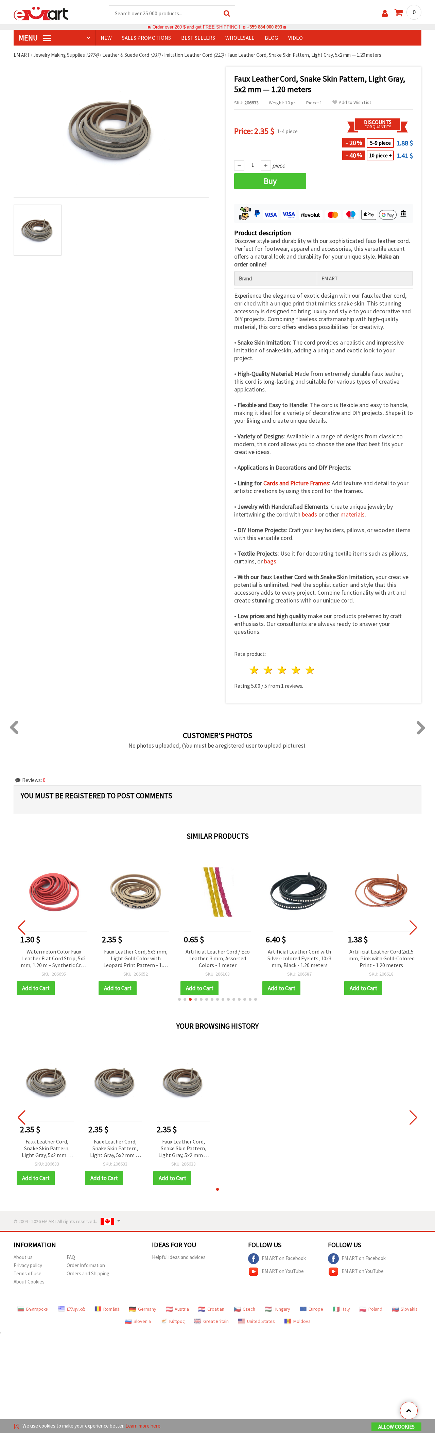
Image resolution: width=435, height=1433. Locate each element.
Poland (375, 1309)
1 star (255, 670)
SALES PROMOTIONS (146, 37)
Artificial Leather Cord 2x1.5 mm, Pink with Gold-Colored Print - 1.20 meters (381, 958)
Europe (316, 1309)
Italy (346, 1309)
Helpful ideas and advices (179, 1257)
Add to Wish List (355, 102)
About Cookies (29, 1281)
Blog (271, 37)
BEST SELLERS (198, 37)
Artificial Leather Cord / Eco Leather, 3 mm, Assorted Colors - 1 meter (218, 958)
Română (111, 1309)
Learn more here (142, 1425)
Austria (182, 1309)
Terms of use (27, 1273)
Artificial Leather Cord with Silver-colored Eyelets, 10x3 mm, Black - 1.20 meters (299, 958)
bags (270, 561)
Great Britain (216, 1321)
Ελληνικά (76, 1309)
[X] (16, 1425)
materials (353, 514)
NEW (106, 37)
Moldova (302, 1321)
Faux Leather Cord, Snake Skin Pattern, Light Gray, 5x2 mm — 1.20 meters (47, 1148)
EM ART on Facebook (284, 1258)
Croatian (215, 1309)
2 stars (269, 670)
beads (309, 514)
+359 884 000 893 (264, 27)
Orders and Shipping (88, 1273)
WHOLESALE (240, 37)
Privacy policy (28, 1265)
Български (37, 1309)
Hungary (282, 1309)
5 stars (310, 670)
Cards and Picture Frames (296, 483)
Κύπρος (177, 1321)
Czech (249, 1309)
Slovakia (409, 1309)
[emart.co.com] (41, 13)
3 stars (283, 670)
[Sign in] (385, 13)
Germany (147, 1309)
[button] (179, 999)
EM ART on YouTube (283, 1271)
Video (295, 37)
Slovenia (142, 1321)
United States (261, 1321)
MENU (29, 37)
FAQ (71, 1257)
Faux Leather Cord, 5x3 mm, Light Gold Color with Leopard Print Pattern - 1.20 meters (135, 958)
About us (23, 1257)
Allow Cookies (396, 1426)
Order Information (86, 1265)
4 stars (296, 670)
